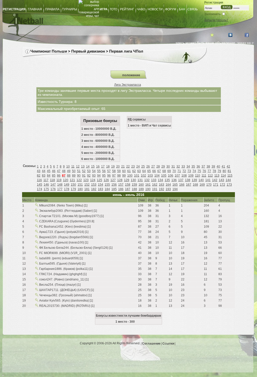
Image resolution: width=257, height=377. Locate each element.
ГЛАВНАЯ (35, 9)
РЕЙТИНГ (127, 9)
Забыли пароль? (216, 20)
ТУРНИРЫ (69, 9)
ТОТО (113, 9)
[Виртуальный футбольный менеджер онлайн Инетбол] (94, 24)
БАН (182, 9)
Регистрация (213, 2)
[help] (27, 52)
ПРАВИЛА (52, 9)
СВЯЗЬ (192, 9)
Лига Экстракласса (127, 85)
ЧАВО (141, 9)
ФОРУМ (170, 9)
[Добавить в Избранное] (212, 35)
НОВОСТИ (155, 9)
